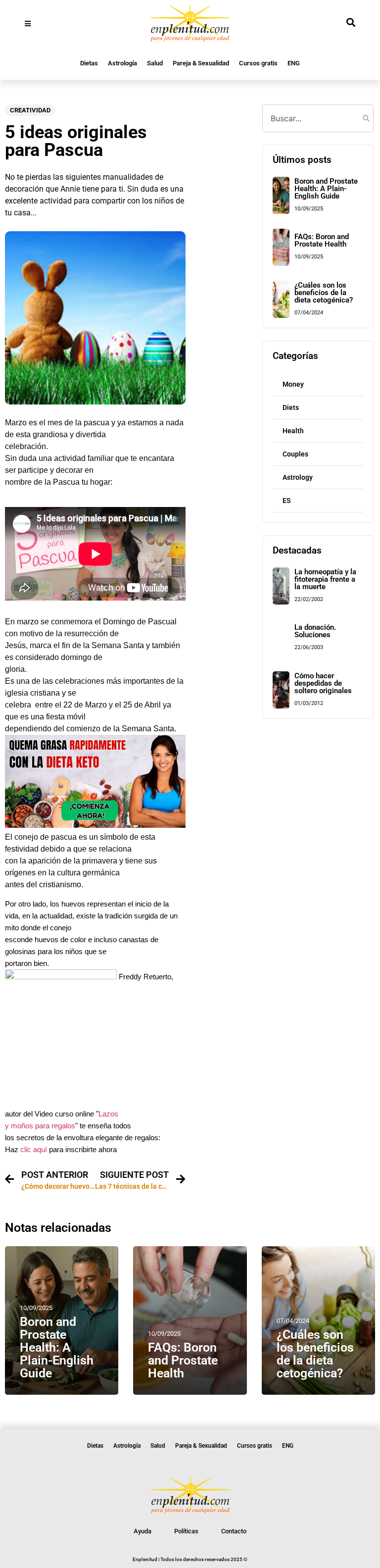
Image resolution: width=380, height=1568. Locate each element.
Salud (155, 63)
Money (293, 384)
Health (293, 431)
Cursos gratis (258, 63)
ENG (293, 63)
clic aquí (33, 1150)
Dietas (89, 63)
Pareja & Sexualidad (201, 63)
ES (287, 501)
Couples (295, 454)
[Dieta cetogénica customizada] (95, 825)
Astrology (298, 477)
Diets (291, 407)
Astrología (122, 63)
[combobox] (317, 118)
